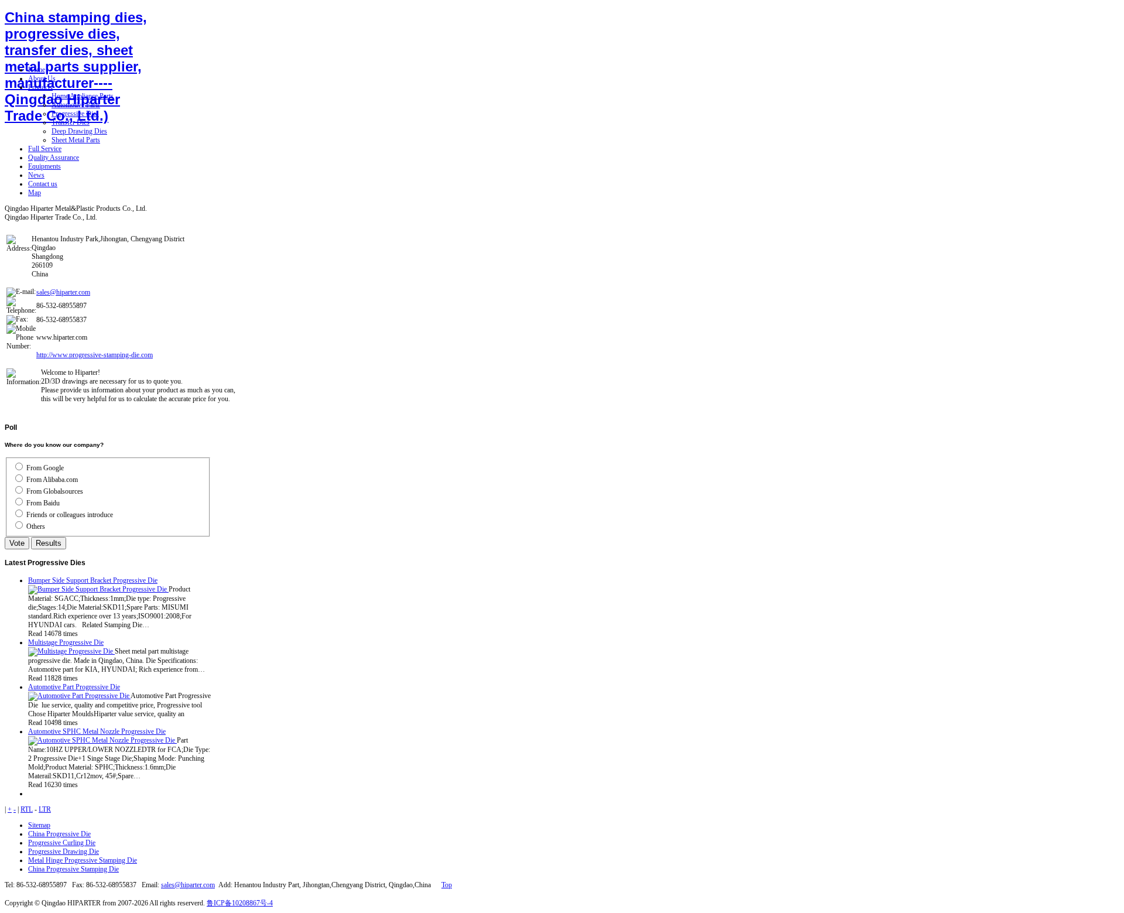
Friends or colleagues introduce (69, 515)
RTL (26, 809)
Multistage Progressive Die (66, 642)
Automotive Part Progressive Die (74, 687)
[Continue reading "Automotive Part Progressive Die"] (79, 696)
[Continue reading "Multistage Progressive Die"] (71, 651)
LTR (45, 809)
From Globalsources (54, 491)
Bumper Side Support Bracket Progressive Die (92, 580)
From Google (45, 468)
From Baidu (43, 503)
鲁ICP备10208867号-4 (240, 903)
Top (446, 885)
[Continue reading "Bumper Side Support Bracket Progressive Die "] (98, 589)
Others (35, 526)
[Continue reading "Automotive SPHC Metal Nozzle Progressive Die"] (102, 740)
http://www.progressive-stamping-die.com (94, 355)
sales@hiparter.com (63, 292)
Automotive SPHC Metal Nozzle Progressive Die (97, 731)
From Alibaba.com (52, 480)
